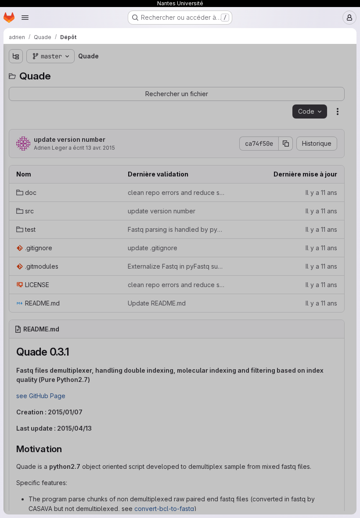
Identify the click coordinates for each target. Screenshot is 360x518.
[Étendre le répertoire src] (16, 103)
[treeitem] (73, 89)
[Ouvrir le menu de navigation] (25, 18)
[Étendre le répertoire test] (16, 117)
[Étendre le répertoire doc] (16, 89)
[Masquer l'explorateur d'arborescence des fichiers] (16, 56)
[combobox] (72, 73)
